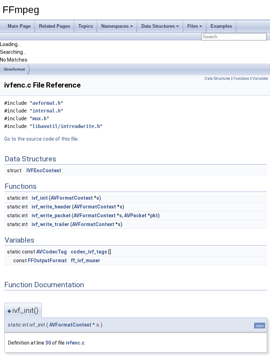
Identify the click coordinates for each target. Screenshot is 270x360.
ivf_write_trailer (50, 224)
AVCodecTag (51, 252)
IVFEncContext (43, 170)
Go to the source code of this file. (41, 139)
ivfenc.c (75, 343)
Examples (221, 26)
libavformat (14, 69)
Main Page (19, 26)
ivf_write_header (51, 207)
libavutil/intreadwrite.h (66, 126)
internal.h (46, 111)
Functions (241, 78)
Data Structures (158, 26)
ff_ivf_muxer (85, 260)
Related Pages (54, 26)
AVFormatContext (72, 198)
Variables (260, 78)
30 (48, 343)
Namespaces (115, 26)
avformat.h (46, 103)
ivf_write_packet (51, 215)
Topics (85, 26)
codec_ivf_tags (89, 252)
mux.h (39, 118)
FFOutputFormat (47, 260)
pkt (154, 215)
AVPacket (135, 215)
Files (192, 26)
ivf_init (40, 198)
